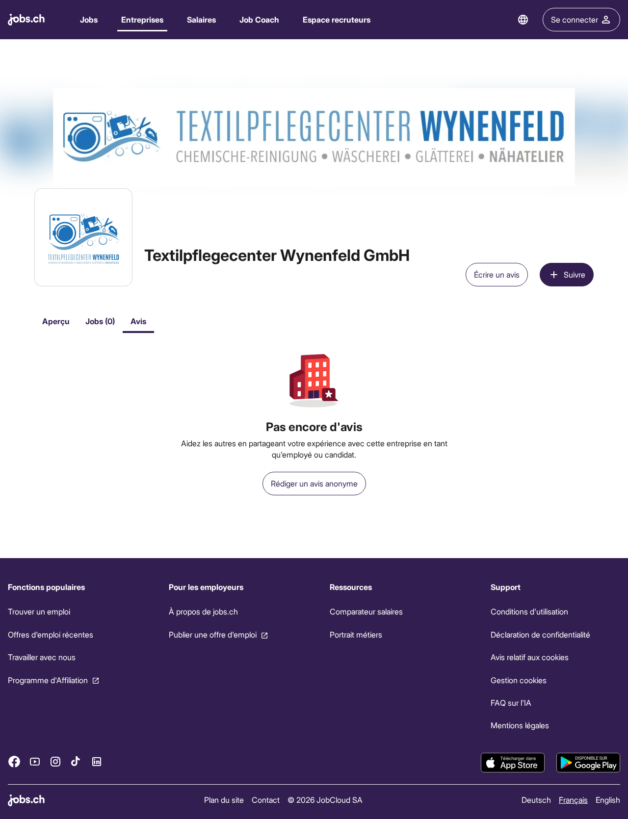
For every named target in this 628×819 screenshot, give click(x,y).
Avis (138, 321)
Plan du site (224, 799)
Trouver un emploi (39, 611)
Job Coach (259, 19)
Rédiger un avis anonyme (314, 483)
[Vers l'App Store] (513, 762)
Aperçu (56, 321)
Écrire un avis (497, 274)
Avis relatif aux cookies (530, 657)
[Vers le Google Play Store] (588, 762)
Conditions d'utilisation (529, 611)
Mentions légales (520, 725)
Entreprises (142, 19)
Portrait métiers (356, 634)
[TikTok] (76, 761)
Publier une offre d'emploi (213, 634)
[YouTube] (34, 761)
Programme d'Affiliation (48, 680)
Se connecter (574, 19)
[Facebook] (14, 761)
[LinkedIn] (96, 761)
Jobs (89, 19)
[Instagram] (55, 761)
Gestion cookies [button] (519, 680)
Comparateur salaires (366, 611)
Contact (266, 799)
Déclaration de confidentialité (540, 634)
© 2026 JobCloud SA (325, 799)
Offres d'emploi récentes (50, 634)
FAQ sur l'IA (511, 702)
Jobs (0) (100, 321)
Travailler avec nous (42, 657)
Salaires (201, 19)
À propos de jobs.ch (203, 611)
